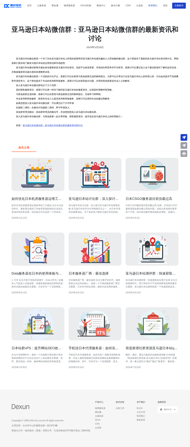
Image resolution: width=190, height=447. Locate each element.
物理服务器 (69, 5)
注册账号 (179, 5)
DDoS (98, 420)
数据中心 (101, 5)
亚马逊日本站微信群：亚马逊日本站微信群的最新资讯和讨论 (53, 125)
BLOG (140, 408)
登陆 (165, 5)
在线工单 (120, 408)
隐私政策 (141, 420)
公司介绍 (141, 412)
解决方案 (115, 5)
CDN (128, 5)
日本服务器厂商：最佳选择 (89, 273)
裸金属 (55, 5)
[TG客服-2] (184, 145)
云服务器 (41, 5)
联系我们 (152, 5)
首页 (29, 5)
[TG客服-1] (184, 137)
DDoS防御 (86, 5)
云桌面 (139, 5)
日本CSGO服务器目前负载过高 (149, 199)
